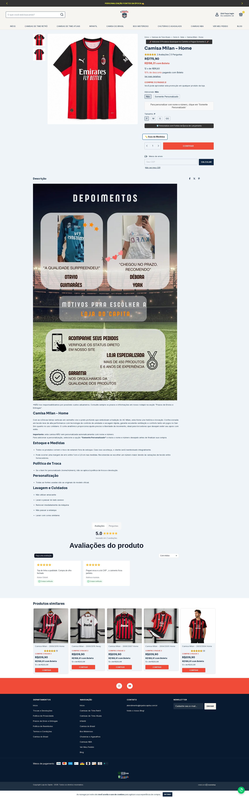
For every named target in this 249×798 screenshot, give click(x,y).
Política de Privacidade (43, 716)
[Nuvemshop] (207, 785)
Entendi (167, 794)
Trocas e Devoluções (42, 710)
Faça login (229, 13)
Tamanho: (150, 114)
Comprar (46, 670)
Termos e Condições (42, 731)
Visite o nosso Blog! (135, 710)
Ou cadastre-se (227, 16)
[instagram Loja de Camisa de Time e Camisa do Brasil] (119, 686)
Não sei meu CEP (153, 167)
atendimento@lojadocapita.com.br (142, 705)
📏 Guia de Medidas (155, 136)
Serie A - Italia (178, 37)
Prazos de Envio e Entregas (45, 721)
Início (13, 26)
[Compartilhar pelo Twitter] (194, 178)
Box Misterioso (141, 26)
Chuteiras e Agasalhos (170, 26)
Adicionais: (152, 92)
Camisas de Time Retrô (36, 26)
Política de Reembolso (43, 726)
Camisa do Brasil (115, 26)
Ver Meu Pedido (220, 26)
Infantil (93, 26)
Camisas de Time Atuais (68, 26)
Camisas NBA (197, 26)
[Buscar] (61, 14)
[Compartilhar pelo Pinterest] (199, 178)
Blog (239, 26)
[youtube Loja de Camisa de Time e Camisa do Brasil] (130, 686)
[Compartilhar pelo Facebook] (189, 178)
